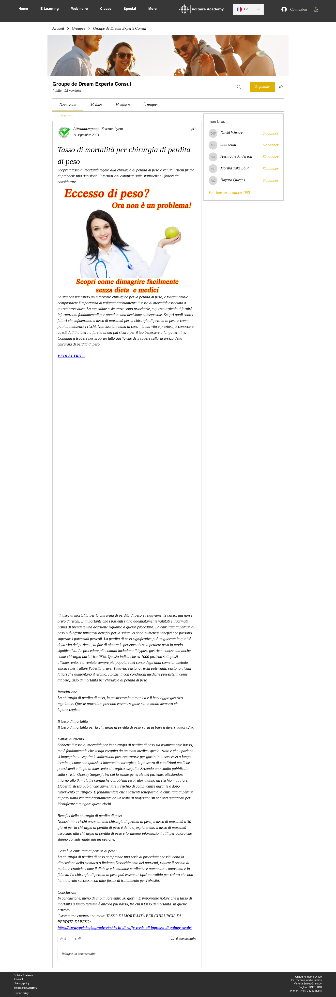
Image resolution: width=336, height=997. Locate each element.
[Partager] (193, 129)
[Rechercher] (239, 87)
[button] (316, 9)
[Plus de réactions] (77, 939)
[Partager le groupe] (281, 87)
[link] (67, 105)
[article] (126, 544)
